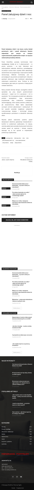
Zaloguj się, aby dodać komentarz (17, 220)
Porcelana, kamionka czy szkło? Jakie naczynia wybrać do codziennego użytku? (20, 194)
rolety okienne (5, 142)
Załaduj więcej (16, 308)
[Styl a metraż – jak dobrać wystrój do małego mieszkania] (6, 414)
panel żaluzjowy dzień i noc (8, 140)
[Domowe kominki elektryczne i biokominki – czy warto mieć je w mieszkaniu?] (6, 186)
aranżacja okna (9, 138)
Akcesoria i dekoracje (14, 7)
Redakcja (5, 18)
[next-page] (5, 209)
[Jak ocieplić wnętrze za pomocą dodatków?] (6, 346)
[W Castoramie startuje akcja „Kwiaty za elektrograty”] (6, 375)
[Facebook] (8, 23)
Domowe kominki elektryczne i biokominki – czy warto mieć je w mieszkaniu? (21, 185)
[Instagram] (17, 476)
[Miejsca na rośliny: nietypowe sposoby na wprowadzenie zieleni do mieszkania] (6, 203)
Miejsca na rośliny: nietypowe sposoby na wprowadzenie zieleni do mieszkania (22, 202)
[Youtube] (21, 476)
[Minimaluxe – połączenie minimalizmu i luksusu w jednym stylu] (6, 302)
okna (24, 138)
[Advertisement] (17, 243)
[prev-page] (3, 209)
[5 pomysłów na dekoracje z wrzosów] (6, 337)
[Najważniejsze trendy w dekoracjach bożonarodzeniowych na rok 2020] (6, 320)
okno (27, 138)
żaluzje (11, 142)
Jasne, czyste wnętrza (8, 159)
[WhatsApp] (20, 23)
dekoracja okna (17, 138)
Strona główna (5, 7)
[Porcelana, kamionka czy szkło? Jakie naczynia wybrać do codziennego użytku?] (6, 195)
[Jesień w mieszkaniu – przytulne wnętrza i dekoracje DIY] (6, 406)
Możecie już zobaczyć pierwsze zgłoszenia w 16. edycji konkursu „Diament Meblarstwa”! (21, 383)
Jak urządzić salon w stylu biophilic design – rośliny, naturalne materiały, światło (22, 396)
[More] (24, 23)
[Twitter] (12, 23)
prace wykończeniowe (20, 140)
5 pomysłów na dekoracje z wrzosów (22, 335)
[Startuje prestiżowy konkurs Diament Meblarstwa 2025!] (6, 366)
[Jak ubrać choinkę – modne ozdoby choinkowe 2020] (6, 328)
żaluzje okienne (18, 142)
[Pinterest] (16, 23)
